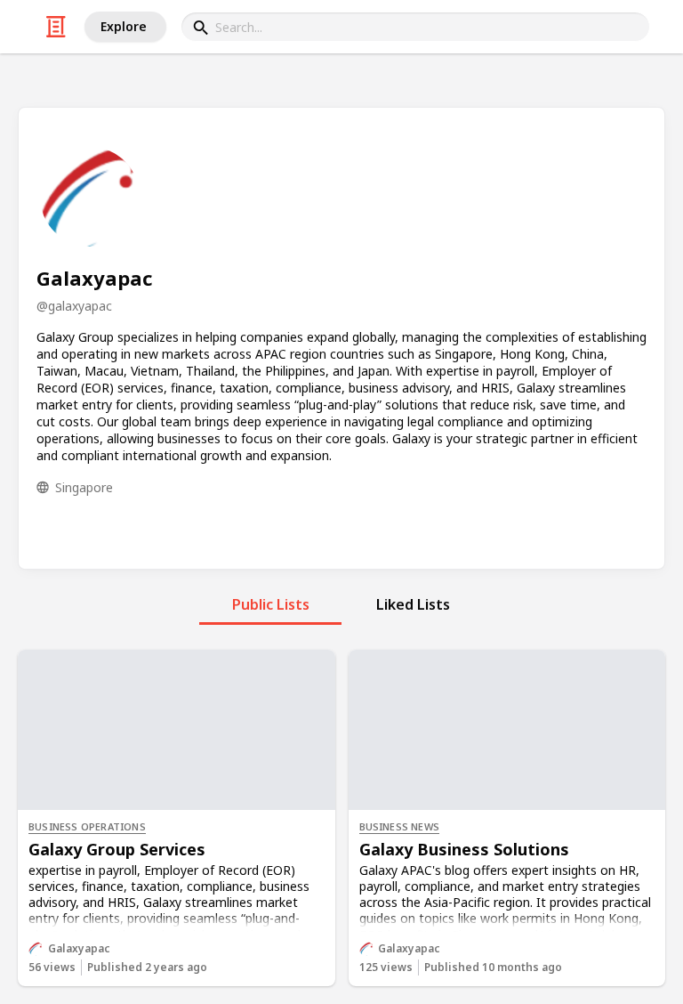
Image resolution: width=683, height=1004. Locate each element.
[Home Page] (56, 27)
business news (399, 826)
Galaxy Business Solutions (464, 849)
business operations (87, 826)
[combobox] (415, 27)
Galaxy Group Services (116, 849)
